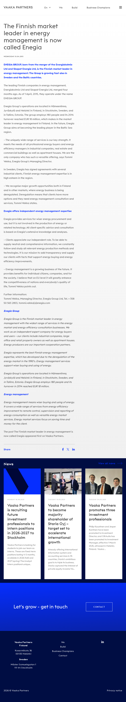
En (46, 7)
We (61, 7)
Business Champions (98, 7)
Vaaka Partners (54, 435)
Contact (99, 606)
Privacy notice (114, 690)
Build (74, 7)
